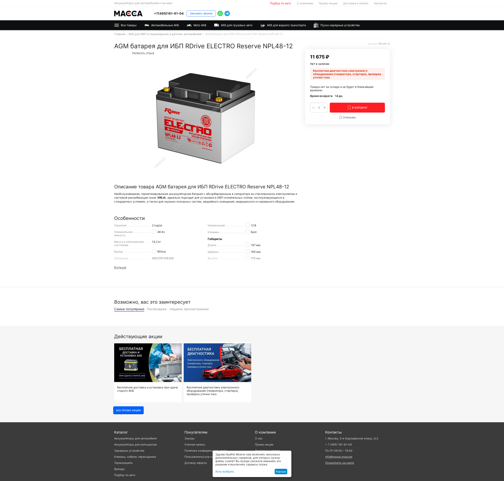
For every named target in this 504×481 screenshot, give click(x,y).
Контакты (380, 3)
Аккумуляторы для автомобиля (135, 438)
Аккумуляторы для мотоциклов (135, 444)
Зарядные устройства (129, 450)
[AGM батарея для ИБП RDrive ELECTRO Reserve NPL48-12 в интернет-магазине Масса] (205, 118)
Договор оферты (195, 462)
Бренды (119, 469)
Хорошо (281, 471)
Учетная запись (194, 444)
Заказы (189, 438)
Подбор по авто (280, 3)
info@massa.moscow (338, 456)
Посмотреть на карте (339, 462)
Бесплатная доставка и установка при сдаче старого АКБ (147, 389)
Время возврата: (321, 96)
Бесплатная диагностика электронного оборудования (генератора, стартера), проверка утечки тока (213, 391)
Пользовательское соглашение (205, 456)
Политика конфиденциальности (205, 450)
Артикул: (373, 43)
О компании (305, 3)
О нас (259, 438)
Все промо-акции (128, 410)
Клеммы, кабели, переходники (135, 456)
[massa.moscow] (128, 13)
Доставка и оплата (355, 3)
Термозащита (123, 462)
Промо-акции (328, 3)
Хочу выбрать (224, 471)
